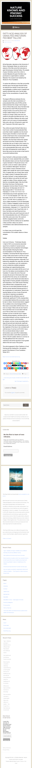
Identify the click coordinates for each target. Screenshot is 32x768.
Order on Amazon (7, 538)
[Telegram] (9, 366)
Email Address (8, 446)
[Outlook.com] (11, 366)
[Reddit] (8, 363)
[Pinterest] (10, 363)
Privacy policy (6, 605)
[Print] (22, 363)
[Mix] (14, 363)
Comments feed (7, 628)
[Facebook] (4, 363)
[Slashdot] (23, 366)
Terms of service (7, 607)
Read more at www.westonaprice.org (11, 356)
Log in (4, 622)
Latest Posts (6, 591)
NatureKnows (17, 40)
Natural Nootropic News (15, 373)
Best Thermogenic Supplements (21, 381)
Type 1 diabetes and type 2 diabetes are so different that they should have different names (7, 646)
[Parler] (26, 363)
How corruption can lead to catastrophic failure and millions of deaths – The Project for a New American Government (15, 571)
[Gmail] (28, 363)
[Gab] (18, 363)
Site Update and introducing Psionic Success (14, 555)
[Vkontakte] (20, 363)
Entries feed (6, 625)
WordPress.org (6, 630)
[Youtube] (7, 366)
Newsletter (5, 597)
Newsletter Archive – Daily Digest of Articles (13, 599)
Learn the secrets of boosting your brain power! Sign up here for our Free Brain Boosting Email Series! (7, 727)
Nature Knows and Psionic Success (16, 12)
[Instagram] (24, 363)
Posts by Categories (8, 602)
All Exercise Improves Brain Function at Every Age (15, 566)
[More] (25, 366)
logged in (13, 392)
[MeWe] (12, 363)
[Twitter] (6, 363)
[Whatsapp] (16, 363)
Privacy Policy (6, 749)
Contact (5, 588)
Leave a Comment (7, 42)
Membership (6, 594)
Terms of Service (7, 747)
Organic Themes (20, 761)
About (4, 583)
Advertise (5, 586)
